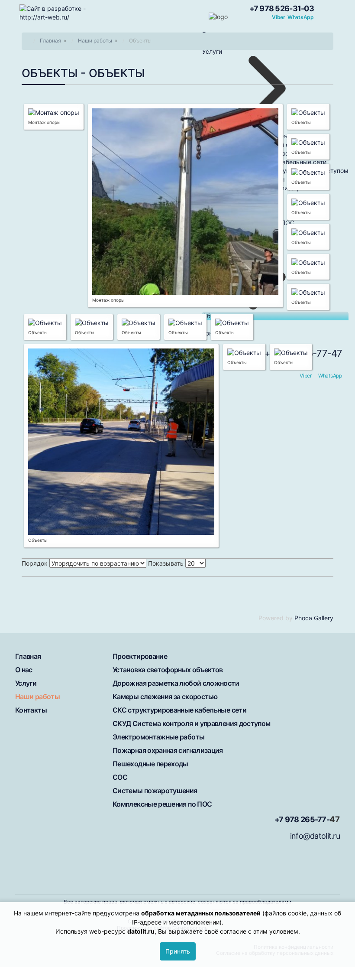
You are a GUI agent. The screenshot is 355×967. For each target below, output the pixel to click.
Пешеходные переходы (150, 763)
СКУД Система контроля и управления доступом (191, 723)
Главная (28, 656)
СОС (120, 777)
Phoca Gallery (313, 618)
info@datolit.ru (315, 835)
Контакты (31, 710)
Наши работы (37, 696)
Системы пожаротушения (155, 790)
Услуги (25, 683)
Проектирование (140, 656)
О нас (23, 669)
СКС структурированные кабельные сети (179, 710)
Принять (177, 951)
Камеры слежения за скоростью (165, 696)
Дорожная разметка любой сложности (176, 683)
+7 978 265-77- (301, 819)
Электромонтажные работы (158, 736)
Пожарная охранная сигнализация (168, 750)
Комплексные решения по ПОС (162, 804)
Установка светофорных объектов (168, 669)
